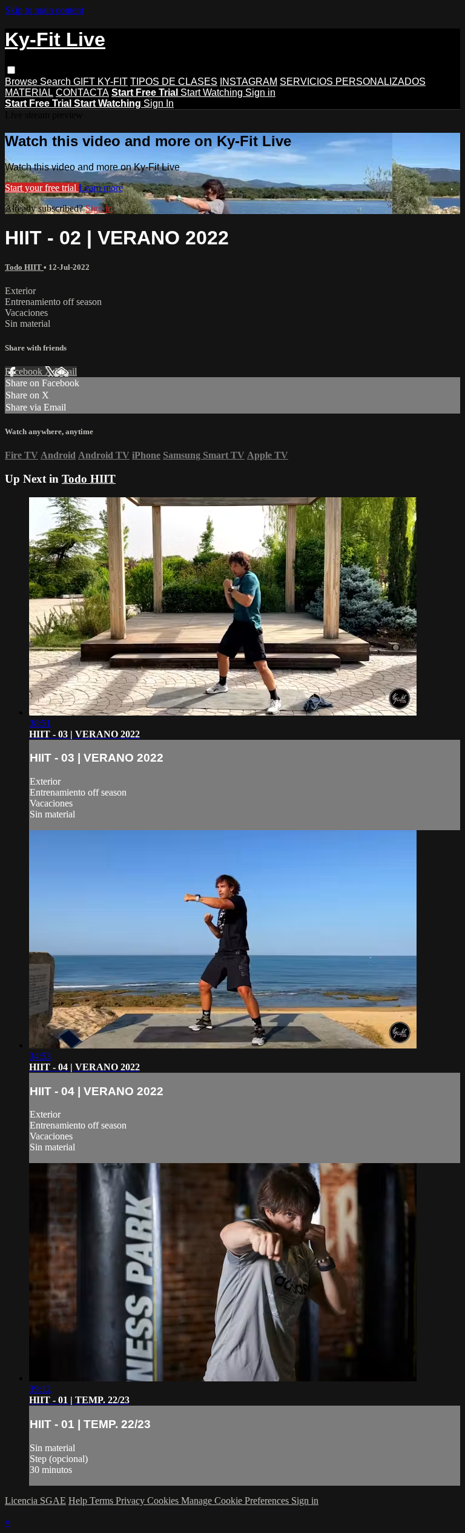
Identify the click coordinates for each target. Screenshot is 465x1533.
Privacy (131, 1500)
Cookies (164, 1500)
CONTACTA (82, 92)
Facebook (25, 371)
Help (79, 1500)
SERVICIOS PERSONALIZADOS (353, 81)
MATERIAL (29, 92)
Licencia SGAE (35, 1500)
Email (65, 371)
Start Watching (212, 92)
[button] (11, 70)
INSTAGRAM (248, 81)
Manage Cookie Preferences (236, 1500)
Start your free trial (42, 188)
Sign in (260, 92)
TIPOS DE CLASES (173, 81)
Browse (22, 81)
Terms (103, 1500)
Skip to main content (44, 10)
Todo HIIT (24, 267)
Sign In (158, 103)
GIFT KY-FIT (100, 81)
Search (56, 81)
